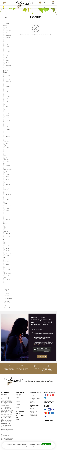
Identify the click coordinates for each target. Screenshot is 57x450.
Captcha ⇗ (47, 351)
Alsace (7, 27)
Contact (18, 419)
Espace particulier (7, 306)
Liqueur (8, 181)
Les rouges (18, 401)
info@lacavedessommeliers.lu (9, 410)
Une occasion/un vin (34, 406)
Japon (7, 108)
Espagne (8, 96)
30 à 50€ (8, 250)
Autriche (8, 86)
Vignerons (18, 413)
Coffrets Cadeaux (7, 289)
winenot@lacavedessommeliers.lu (10, 419)
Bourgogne (8, 35)
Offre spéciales (20, 415)
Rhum (7, 210)
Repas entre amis (33, 411)
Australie (8, 84)
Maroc (7, 117)
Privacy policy (32, 446)
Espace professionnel (7, 301)
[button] (4, 1)
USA (7, 126)
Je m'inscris (42, 356)
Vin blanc (8, 219)
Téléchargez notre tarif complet (49, 401)
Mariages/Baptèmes (34, 409)
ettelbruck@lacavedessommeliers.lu (10, 429)
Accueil (3, 12)
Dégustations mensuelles (35, 398)
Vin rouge (8, 236)
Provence (8, 57)
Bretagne (8, 37)
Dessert (8, 282)
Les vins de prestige (19, 408)
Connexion (46, 2)
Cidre (7, 147)
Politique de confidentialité (39, 344)
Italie (7, 106)
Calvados (8, 174)
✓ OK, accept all (46, 444)
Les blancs (18, 398)
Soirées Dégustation (34, 399)
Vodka (7, 179)
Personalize (25, 446)
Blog (17, 417)
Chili (7, 91)
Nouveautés (18, 404)
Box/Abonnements (33, 415)
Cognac (8, 44)
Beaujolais (8, 30)
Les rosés (17, 400)
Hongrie (8, 101)
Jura (7, 49)
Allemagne (8, 79)
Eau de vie (8, 205)
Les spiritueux (18, 403)
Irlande (7, 103)
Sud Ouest (8, 65)
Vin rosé (8, 233)
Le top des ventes (19, 405)
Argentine (8, 81)
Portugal (8, 124)
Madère (8, 165)
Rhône (7, 60)
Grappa (8, 192)
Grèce (7, 99)
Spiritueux (8, 176)
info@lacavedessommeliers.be (9, 398)
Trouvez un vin (20, 392)
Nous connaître (20, 411)
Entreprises (32, 408)
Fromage (8, 279)
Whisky (7, 208)
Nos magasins (5, 392)
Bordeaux (8, 32)
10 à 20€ (8, 245)
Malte (7, 115)
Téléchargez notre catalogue (47, 7)
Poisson (8, 269)
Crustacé (8, 267)
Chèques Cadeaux (7, 294)
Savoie (7, 62)
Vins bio (17, 407)
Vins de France (18, 394)
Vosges (7, 67)
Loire (7, 55)
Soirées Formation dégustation (33, 402)
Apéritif (8, 264)
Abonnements (7, 298)
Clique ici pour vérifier (43, 350)
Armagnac (8, 194)
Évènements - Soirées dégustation (35, 393)
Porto (7, 171)
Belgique (7, 7)
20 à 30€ (8, 248)
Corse (7, 46)
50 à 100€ (8, 253)
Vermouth (8, 217)
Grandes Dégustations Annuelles (34, 396)
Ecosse (7, 94)
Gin (7, 197)
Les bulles (17, 397)
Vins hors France (19, 395)
